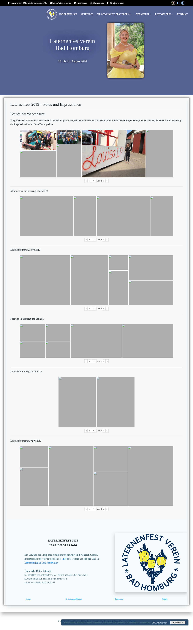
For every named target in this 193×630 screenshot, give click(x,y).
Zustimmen (178, 622)
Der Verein (142, 14)
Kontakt (182, 14)
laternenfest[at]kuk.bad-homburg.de (41, 562)
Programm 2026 (68, 14)
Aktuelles (87, 14)
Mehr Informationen (159, 623)
